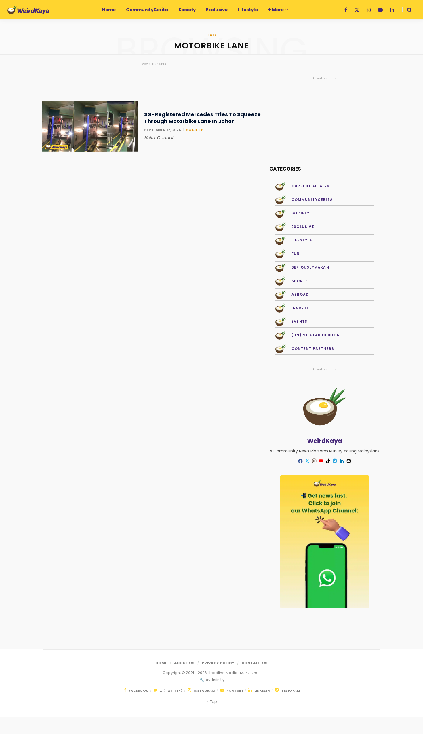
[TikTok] (328, 461)
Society (194, 129)
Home (161, 663)
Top (213, 701)
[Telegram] (335, 461)
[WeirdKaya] (28, 10)
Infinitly (217, 679)
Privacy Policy (218, 663)
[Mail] (349, 461)
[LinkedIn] (342, 461)
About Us (184, 663)
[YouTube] (321, 461)
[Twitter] (307, 461)
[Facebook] (300, 461)
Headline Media (223, 672)
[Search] (407, 9)
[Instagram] (314, 461)
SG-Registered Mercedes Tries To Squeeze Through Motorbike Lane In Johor (202, 117)
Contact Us (254, 663)
